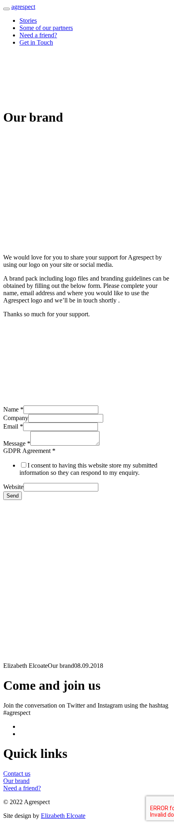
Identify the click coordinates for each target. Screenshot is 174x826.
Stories (28, 20)
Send (12, 496)
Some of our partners (46, 27)
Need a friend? (38, 35)
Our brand (16, 780)
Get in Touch (36, 42)
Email (13, 426)
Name (13, 409)
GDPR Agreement (29, 450)
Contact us (16, 773)
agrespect (23, 6)
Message (16, 443)
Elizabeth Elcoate (63, 815)
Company (15, 417)
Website (13, 486)
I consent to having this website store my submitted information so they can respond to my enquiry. (88, 469)
